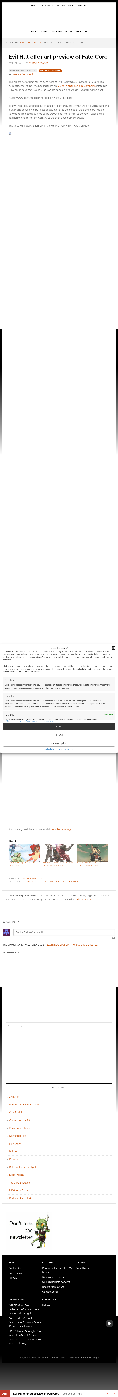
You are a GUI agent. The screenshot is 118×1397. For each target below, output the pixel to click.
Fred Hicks (60, 881)
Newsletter (15, 1143)
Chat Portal (15, 1112)
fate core (49, 881)
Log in (96, 1357)
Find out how (84, 899)
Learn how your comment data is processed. (72, 944)
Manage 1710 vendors (15, 721)
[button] (113, 647)
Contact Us (15, 1268)
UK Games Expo (18, 1190)
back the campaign (61, 829)
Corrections (15, 1273)
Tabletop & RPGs (34, 878)
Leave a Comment (22, 74)
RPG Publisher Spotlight (22, 1167)
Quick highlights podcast (56, 1282)
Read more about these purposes (40, 721)
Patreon (13, 1151)
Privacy (13, 1278)
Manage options (59, 743)
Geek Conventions (19, 1128)
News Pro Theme (46, 1357)
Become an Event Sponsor (24, 1104)
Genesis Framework (69, 1357)
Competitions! (50, 1291)
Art (23, 878)
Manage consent (109, 1323)
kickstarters (72, 881)
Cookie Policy (49, 749)
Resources (15, 1159)
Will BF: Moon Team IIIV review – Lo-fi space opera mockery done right (24, 1309)
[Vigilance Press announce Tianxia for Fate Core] (92, 853)
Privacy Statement (65, 749)
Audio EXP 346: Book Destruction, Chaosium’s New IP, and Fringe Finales (25, 1322)
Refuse (59, 734)
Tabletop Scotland (19, 1182)
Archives (14, 1096)
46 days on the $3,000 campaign (77, 85)
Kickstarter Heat (18, 1135)
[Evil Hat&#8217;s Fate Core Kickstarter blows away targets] (58, 853)
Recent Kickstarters (53, 1286)
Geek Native (58, 19)
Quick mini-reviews (53, 1277)
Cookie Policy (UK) (19, 1120)
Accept (59, 726)
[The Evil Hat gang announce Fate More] (24, 853)
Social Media (16, 1174)
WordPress (85, 1357)
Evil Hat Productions (32, 881)
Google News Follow (50, 70)
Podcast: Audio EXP (20, 1198)
